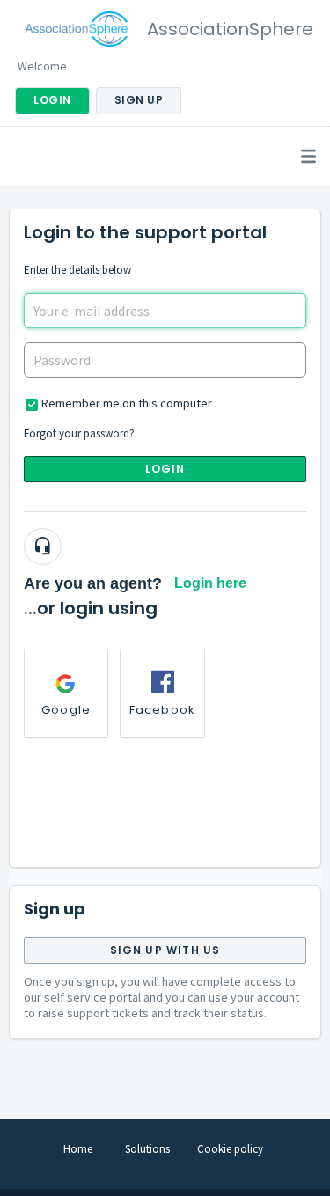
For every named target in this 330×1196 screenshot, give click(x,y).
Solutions (147, 1148)
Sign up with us (165, 950)
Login (165, 468)
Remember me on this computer (126, 403)
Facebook (162, 709)
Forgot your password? (79, 433)
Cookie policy (230, 1148)
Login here (210, 583)
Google (66, 709)
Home (77, 1148)
